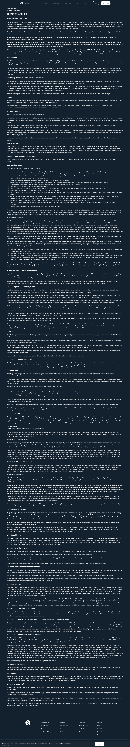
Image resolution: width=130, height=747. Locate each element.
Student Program (64, 731)
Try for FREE (105, 3)
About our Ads (83, 731)
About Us (99, 722)
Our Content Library (46, 731)
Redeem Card (64, 725)
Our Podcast (45, 3)
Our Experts (56, 3)
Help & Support (101, 728)
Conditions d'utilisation (13, 11)
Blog (42, 728)
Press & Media (44, 725)
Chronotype (100, 731)
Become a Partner (65, 728)
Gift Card (62, 722)
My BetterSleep (45, 722)
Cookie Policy (83, 728)
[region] (65, 744)
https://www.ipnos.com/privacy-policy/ (34, 102)
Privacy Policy (83, 722)
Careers (99, 725)
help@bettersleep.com (100, 676)
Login (95, 3)
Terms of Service (83, 725)
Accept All (99, 744)
